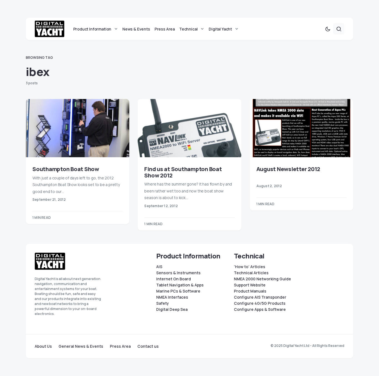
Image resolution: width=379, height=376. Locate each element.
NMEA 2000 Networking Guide (262, 279)
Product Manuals (250, 291)
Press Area (120, 346)
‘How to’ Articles (249, 267)
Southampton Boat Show (65, 169)
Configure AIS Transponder (260, 297)
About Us (43, 346)
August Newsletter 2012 (288, 169)
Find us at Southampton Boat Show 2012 (183, 172)
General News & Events (81, 346)
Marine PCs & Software (178, 291)
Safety (162, 303)
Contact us (148, 346)
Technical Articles (251, 273)
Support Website (250, 285)
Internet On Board (173, 279)
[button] (327, 28)
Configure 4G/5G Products (259, 303)
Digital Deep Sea (172, 309)
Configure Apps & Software (260, 309)
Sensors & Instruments (178, 273)
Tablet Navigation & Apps (180, 285)
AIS (159, 267)
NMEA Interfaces (172, 297)
